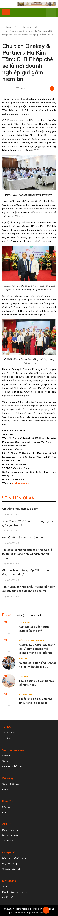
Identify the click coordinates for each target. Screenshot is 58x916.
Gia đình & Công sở (10, 784)
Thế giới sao (7, 840)
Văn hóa (6, 755)
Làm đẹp (6, 812)
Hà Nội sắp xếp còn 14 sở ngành (23, 537)
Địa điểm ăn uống (10, 830)
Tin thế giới (24, 622)
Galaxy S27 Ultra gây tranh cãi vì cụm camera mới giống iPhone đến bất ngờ (37, 648)
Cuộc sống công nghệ (11, 869)
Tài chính (23, 676)
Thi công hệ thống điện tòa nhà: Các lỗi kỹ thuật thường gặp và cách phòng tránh (27, 554)
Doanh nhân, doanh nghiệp (14, 892)
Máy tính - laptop (9, 863)
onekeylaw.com (20, 483)
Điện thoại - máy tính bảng (31, 640)
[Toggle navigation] (6, 12)
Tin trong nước (30, 27)
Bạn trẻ (5, 789)
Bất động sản (25, 694)
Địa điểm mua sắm (10, 835)
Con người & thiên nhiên (13, 766)
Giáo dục (23, 658)
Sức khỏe (6, 807)
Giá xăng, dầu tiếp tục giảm (20, 508)
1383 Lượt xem (21, 88)
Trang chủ (11, 27)
